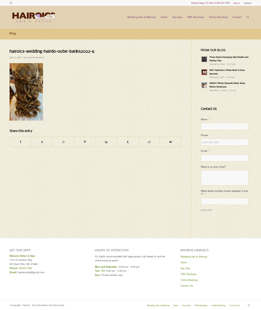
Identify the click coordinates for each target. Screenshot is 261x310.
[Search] (247, 17)
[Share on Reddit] (149, 142)
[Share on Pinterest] (85, 142)
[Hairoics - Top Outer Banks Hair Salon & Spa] (34, 17)
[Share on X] (42, 142)
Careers (247, 3)
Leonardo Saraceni (35, 57)
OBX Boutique (188, 274)
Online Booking (189, 280)
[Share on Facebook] (20, 142)
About (236, 3)
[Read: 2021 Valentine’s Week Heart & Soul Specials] (204, 72)
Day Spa (185, 268)
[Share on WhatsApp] (63, 142)
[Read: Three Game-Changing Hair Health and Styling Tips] (204, 59)
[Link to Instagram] (11, 3)
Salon (184, 262)
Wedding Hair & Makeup (194, 256)
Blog (13, 33)
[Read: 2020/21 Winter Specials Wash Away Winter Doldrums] (204, 85)
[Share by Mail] (170, 142)
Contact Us (187, 285)
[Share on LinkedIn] (106, 142)
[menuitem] (237, 3)
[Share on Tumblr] (127, 142)
